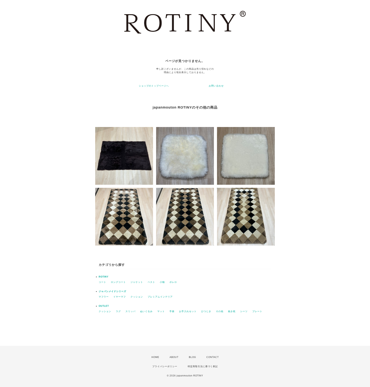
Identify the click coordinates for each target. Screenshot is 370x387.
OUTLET (104, 306)
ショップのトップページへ (154, 85)
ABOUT (174, 357)
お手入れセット (188, 311)
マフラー (104, 296)
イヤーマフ (119, 296)
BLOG (192, 357)
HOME (155, 357)
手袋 (171, 311)
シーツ (244, 311)
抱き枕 (231, 311)
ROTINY (103, 276)
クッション (136, 296)
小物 (162, 282)
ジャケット (136, 282)
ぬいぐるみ (146, 311)
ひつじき (206, 311)
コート (102, 282)
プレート (257, 311)
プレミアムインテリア (160, 296)
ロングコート (118, 282)
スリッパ (130, 311)
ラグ (118, 311)
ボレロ (173, 282)
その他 (219, 311)
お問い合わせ (216, 85)
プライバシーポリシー (164, 366)
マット (161, 311)
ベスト (151, 282)
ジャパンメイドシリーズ (112, 291)
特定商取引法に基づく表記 (203, 366)
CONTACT (212, 357)
